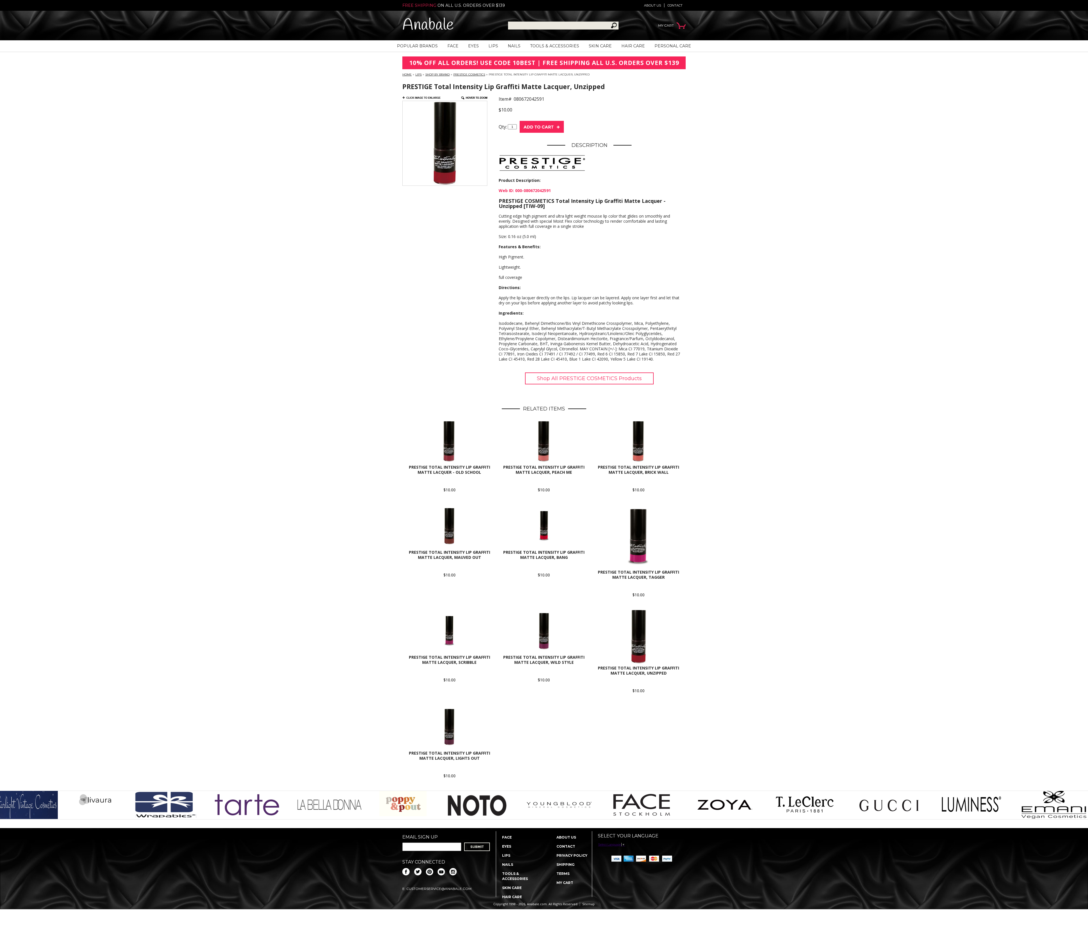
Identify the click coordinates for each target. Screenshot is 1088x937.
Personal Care (672, 46)
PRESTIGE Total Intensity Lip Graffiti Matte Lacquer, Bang (544, 554)
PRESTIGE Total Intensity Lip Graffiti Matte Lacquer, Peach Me (544, 469)
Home (407, 74)
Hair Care (633, 46)
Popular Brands (417, 46)
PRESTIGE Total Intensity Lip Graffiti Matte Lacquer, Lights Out (449, 755)
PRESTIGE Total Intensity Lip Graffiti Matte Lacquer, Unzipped (638, 670)
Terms (563, 873)
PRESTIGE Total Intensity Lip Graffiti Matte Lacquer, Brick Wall (638, 469)
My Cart (564, 883)
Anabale (428, 25)
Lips (493, 46)
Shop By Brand (437, 74)
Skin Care (600, 46)
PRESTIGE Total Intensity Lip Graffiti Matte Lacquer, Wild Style (544, 659)
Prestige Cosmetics (469, 74)
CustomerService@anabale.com (438, 889)
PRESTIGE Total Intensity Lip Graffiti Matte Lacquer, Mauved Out (449, 554)
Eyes (473, 46)
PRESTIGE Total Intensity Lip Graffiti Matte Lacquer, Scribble (449, 659)
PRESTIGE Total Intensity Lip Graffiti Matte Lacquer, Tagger (638, 574)
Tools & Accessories (554, 46)
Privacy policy (571, 855)
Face (452, 46)
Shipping (565, 864)
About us (652, 5)
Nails (514, 46)
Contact (675, 5)
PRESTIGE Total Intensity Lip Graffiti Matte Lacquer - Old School (449, 469)
